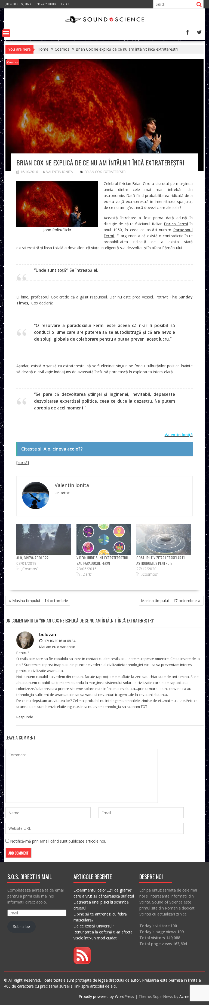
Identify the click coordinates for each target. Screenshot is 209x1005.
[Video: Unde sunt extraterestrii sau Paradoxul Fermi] (103, 539)
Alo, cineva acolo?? (32, 557)
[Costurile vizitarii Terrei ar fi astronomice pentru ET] (163, 539)
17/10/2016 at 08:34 (59, 640)
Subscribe (21, 926)
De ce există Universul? (93, 926)
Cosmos (13, 62)
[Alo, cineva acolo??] (43, 539)
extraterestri (114, 171)
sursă (22, 462)
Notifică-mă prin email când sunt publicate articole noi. (58, 841)
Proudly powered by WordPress (106, 996)
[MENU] (6, 33)
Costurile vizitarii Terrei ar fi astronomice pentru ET (160, 560)
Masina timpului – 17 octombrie (169, 600)
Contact (65, 4)
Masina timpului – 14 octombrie (40, 600)
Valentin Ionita (59, 171)
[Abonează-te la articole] (82, 962)
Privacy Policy (46, 4)
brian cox (93, 171)
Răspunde (24, 716)
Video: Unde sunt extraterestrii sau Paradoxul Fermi (102, 560)
